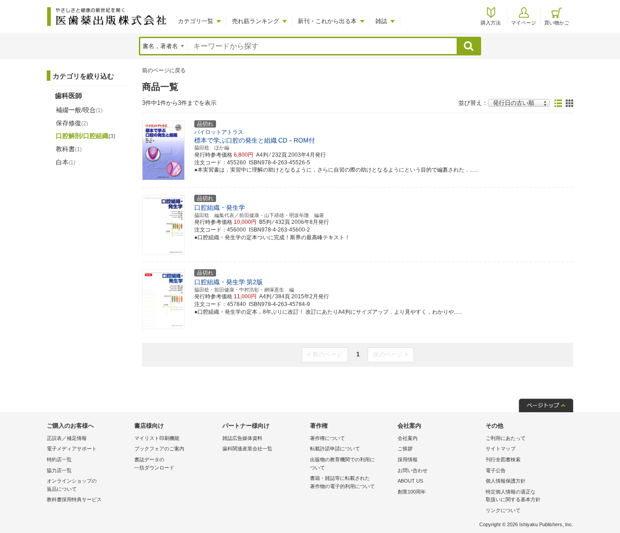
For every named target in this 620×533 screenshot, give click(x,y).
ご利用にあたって (506, 438)
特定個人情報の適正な (513, 496)
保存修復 (72, 123)
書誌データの (154, 463)
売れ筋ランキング (255, 21)
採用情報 (408, 459)
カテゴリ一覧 (195, 21)
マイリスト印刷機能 (156, 438)
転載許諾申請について (335, 448)
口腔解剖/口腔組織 (85, 135)
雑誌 (381, 21)
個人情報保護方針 (506, 481)
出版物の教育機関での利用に (342, 463)
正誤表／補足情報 (67, 438)
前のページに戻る (164, 70)
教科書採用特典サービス (74, 499)
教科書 (69, 149)
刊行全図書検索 (503, 459)
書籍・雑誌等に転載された (342, 482)
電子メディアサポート (72, 448)
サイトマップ (501, 448)
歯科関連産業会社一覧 (247, 448)
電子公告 (496, 470)
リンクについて (503, 510)
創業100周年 (412, 491)
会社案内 (408, 438)
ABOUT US (410, 481)
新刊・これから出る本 (327, 21)
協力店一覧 (59, 470)
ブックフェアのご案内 (159, 448)
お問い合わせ (413, 470)
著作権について (327, 438)
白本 (65, 162)
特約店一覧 (59, 459)
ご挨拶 (405, 448)
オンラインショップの (72, 485)
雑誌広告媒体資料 (242, 438)
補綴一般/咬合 (79, 110)
